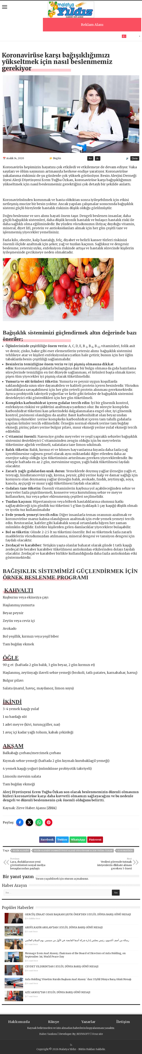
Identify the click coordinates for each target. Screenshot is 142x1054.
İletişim (123, 1022)
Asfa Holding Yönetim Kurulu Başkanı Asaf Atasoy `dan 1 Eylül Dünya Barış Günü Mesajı (78, 979)
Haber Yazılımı (48, 1034)
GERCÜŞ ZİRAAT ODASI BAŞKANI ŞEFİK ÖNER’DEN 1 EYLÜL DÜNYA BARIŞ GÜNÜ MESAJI (78, 914)
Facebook (47, 839)
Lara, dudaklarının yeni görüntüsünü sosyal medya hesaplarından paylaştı (27, 863)
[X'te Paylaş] (29, 822)
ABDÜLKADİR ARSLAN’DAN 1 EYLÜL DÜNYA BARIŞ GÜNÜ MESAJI (64, 927)
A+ (90, 158)
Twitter (62, 839)
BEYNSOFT (83, 1034)
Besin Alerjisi (21, 850)
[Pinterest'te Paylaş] (48, 822)
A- (97, 158)
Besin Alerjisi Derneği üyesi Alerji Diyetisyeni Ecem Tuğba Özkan (73, 850)
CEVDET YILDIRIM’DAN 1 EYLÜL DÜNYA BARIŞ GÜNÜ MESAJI (61, 966)
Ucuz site (97, 1034)
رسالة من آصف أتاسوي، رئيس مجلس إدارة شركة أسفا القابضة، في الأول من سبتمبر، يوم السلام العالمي (77, 940)
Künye (53, 1022)
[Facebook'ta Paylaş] (19, 822)
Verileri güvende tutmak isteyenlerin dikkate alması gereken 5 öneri (114, 863)
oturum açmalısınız (76, 878)
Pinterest (95, 839)
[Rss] (71, 1045)
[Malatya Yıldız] (71, 9)
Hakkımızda (19, 1022)
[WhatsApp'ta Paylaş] (39, 822)
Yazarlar (88, 1022)
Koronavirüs (125, 850)
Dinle (135, 158)
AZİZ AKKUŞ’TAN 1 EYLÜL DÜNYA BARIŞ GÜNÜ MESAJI (57, 992)
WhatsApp (78, 839)
